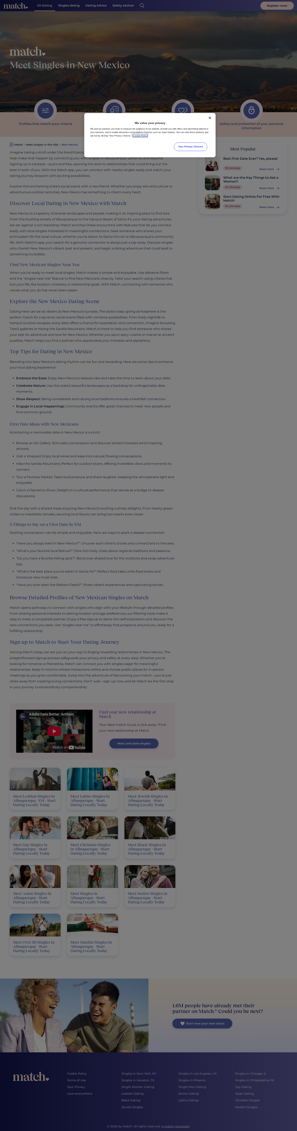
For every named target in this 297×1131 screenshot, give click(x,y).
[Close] (209, 117)
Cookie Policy (140, 135)
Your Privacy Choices (190, 146)
